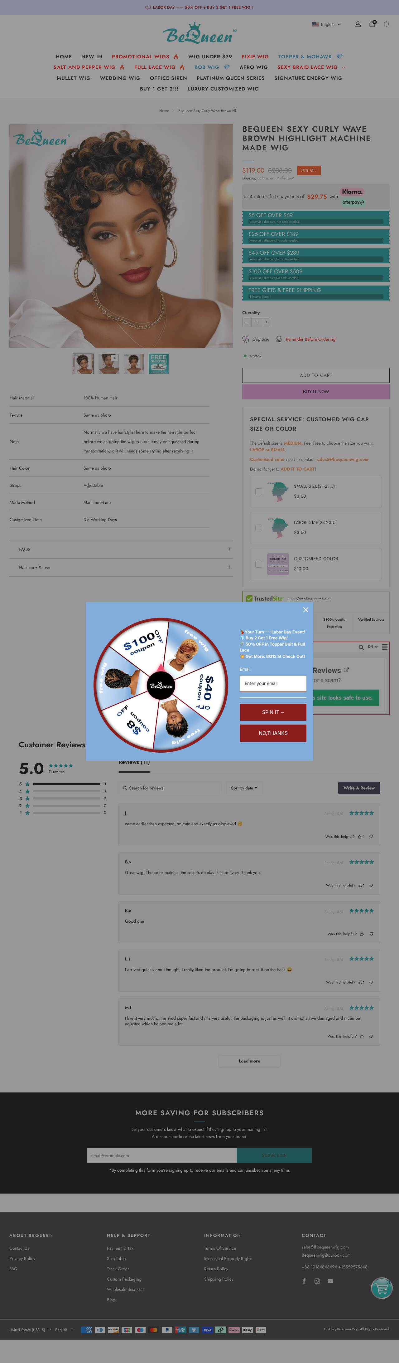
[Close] (305, 609)
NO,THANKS (273, 733)
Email (245, 669)
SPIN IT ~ (273, 712)
